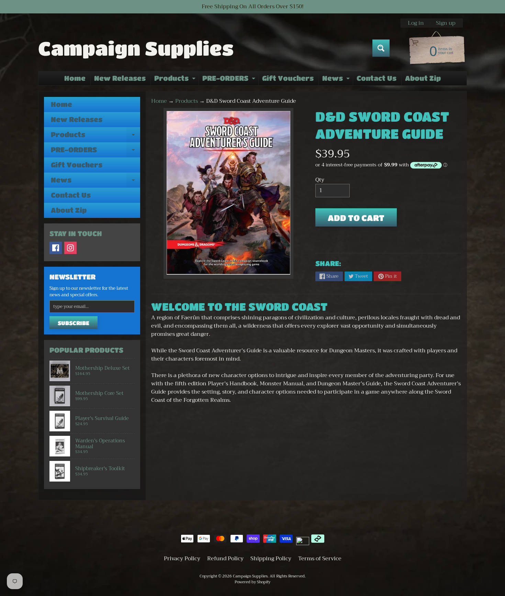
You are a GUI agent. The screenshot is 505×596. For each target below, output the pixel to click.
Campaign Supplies (136, 48)
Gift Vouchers (288, 78)
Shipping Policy (270, 558)
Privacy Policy (182, 558)
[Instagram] (70, 248)
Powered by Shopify (252, 582)
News (336, 79)
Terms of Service (319, 558)
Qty (319, 180)
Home (75, 78)
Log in (416, 23)
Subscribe (73, 323)
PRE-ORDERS (229, 79)
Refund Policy (225, 558)
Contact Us (376, 78)
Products (175, 79)
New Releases (120, 78)
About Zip (423, 78)
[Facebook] (55, 248)
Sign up (446, 23)
